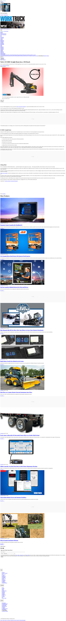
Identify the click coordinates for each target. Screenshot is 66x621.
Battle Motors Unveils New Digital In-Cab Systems (12, 361)
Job (2, 597)
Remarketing (2, 43)
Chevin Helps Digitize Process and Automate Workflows (13, 497)
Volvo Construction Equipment (21, 106)
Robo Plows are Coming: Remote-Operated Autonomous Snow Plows (16, 392)
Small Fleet (2, 46)
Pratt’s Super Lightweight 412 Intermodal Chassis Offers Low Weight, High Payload (19, 435)
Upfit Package (16, 55)
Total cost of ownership (4, 173)
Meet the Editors (20, 55)
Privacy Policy (2, 620)
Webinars (3, 596)
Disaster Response (3, 33)
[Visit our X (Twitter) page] (2, 548)
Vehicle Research (2, 53)
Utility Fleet (2, 51)
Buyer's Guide (4, 598)
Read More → (2, 228)
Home (1, 59)
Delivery (1, 32)
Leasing (1, 38)
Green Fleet (2, 37)
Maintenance (2, 40)
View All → (2, 544)
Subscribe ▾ (2, 2)
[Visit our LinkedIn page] (1, 548)
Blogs (3, 589)
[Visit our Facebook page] (0, 548)
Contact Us (27, 55)
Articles (8, 0)
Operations (1, 42)
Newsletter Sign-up (6, 55)
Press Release (36, 55)
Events (3, 595)
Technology (2, 48)
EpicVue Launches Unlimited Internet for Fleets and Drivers (14, 287)
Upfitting (3, 581)
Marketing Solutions (46, 55)
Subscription (2, 55)
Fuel (1, 35)
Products (3, 591)
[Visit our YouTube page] (3, 548)
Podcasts (3, 593)
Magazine (3, 592)
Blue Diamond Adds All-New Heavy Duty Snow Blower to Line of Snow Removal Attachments (21, 330)
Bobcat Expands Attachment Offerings (9, 540)
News (6, 0)
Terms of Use (6, 620)
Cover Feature (4, 0)
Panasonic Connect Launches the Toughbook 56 (11, 225)
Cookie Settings (41, 55)
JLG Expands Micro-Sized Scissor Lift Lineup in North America (15, 256)
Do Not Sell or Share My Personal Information (18, 620)
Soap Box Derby (11, 55)
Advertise (24, 55)
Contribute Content (31, 55)
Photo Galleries (4, 590)
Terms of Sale (10, 620)
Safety (1, 45)
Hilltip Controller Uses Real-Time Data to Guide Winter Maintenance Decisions (18, 466)
